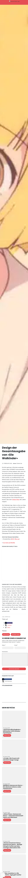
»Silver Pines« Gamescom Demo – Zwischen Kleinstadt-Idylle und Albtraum (13, 815)
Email (16, 645)
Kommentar (5, 651)
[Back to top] (25, 875)
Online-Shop (15, 499)
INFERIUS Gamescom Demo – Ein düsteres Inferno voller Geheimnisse (13, 787)
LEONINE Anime (16, 634)
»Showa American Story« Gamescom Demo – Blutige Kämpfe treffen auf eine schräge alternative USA (12, 845)
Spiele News (7, 735)
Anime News (6, 634)
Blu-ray (17, 539)
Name (4, 645)
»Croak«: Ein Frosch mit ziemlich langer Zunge (11, 759)
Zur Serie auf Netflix (9, 542)
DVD (12, 539)
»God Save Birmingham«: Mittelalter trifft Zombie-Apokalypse (12, 731)
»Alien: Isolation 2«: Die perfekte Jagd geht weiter (12, 874)
